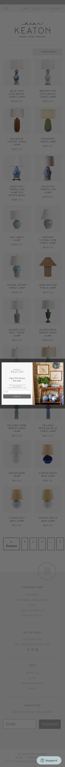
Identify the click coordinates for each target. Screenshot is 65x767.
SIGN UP (17, 396)
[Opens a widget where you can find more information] (48, 760)
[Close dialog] (61, 364)
